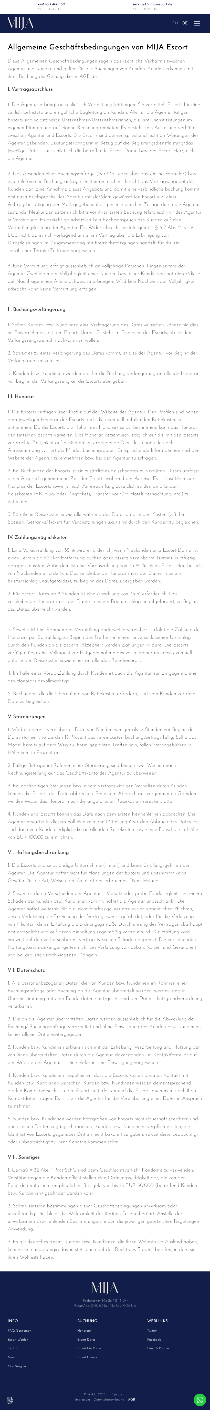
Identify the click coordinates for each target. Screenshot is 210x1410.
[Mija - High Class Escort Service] (21, 23)
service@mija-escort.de (152, 4)
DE (185, 23)
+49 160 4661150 (51, 4)
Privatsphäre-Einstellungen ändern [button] (9, 1400)
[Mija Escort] (105, 1290)
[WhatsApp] (200, 1400)
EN (175, 23)
